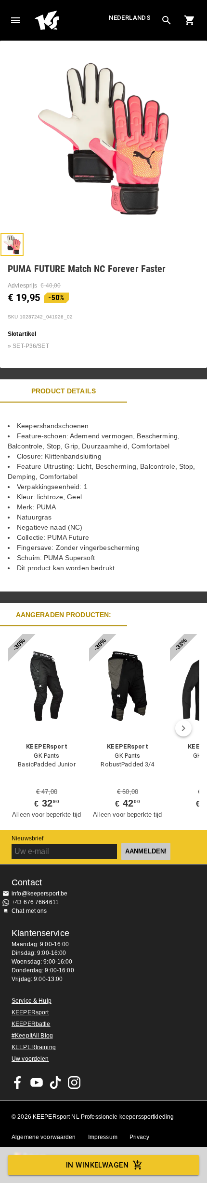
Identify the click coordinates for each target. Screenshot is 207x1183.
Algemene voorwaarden (44, 1137)
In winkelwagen (97, 1165)
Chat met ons (29, 911)
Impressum (102, 1137)
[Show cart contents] (189, 20)
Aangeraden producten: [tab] (64, 615)
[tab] (12, 244)
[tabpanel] (103, 497)
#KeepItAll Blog (32, 1035)
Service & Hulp (32, 1000)
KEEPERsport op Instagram (74, 1082)
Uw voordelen (30, 1058)
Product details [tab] (63, 391)
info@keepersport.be (40, 893)
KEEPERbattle (31, 1024)
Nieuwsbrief (27, 838)
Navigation (15, 20)
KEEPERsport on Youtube (36, 1082)
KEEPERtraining (34, 1047)
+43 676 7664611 (35, 902)
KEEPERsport (30, 1012)
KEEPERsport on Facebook (18, 1082)
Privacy (139, 1137)
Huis (70, 20)
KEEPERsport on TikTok (55, 1082)
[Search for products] (166, 20)
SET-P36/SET (31, 346)
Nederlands (130, 17)
